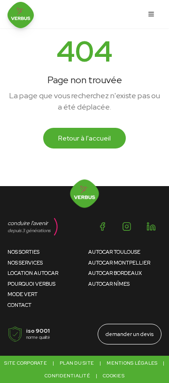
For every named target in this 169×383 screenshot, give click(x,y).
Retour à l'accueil (84, 138)
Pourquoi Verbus (31, 284)
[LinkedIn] (151, 226)
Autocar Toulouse (114, 252)
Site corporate (25, 363)
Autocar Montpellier (119, 262)
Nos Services (25, 262)
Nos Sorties (23, 252)
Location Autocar (33, 273)
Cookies (113, 376)
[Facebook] (102, 226)
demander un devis (130, 334)
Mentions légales (132, 363)
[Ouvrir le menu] (151, 14)
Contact (19, 305)
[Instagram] (126, 226)
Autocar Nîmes (109, 284)
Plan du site (77, 363)
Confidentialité (67, 376)
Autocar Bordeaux (115, 273)
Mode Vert (23, 294)
